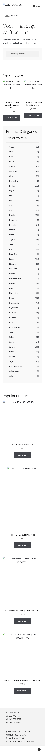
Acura (11, 147)
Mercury (12, 283)
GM (10, 205)
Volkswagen (14, 371)
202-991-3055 (14, 716)
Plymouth (13, 307)
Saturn (12, 337)
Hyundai (12, 225)
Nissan (12, 298)
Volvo (11, 376)
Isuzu (11, 234)
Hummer (13, 220)
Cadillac (12, 166)
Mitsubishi (13, 293)
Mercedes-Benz (15, 278)
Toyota (12, 361)
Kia (10, 249)
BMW (11, 156)
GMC (11, 210)
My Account (7, 750)
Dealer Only (14, 181)
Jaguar (12, 239)
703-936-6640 (14, 722)
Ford (11, 200)
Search (22, 750)
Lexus (11, 259)
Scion (11, 342)
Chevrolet (13, 171)
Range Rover (14, 327)
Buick (11, 161)
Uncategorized (15, 366)
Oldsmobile (14, 303)
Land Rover (14, 254)
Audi (11, 151)
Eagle (11, 190)
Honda (12, 215)
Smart (12, 347)
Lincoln (12, 264)
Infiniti (12, 229)
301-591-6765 (15, 719)
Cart (35, 748)
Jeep (11, 244)
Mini (11, 288)
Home (7, 16)
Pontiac (12, 312)
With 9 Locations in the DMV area (20, 741)
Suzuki (12, 356)
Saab (11, 332)
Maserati (13, 268)
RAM (11, 322)
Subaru (12, 351)
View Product (12, 117)
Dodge (12, 186)
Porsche (12, 317)
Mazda (12, 273)
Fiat (11, 195)
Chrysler (12, 176)
